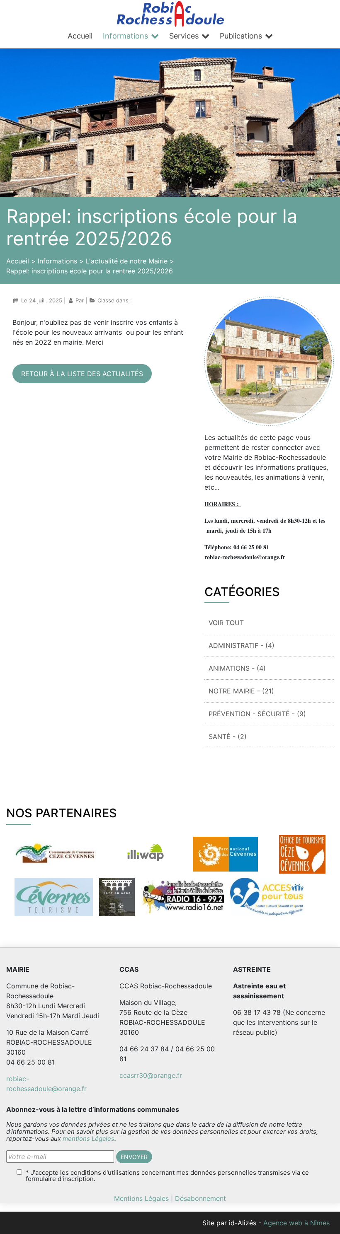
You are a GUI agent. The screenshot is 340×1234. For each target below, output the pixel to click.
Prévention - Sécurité (257, 714)
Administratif (241, 645)
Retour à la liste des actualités (82, 373)
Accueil (80, 35)
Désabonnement (200, 1198)
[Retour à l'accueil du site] (170, 13)
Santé (228, 736)
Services (184, 35)
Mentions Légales (141, 1198)
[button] (134, 1156)
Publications (241, 35)
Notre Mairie (241, 691)
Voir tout (226, 622)
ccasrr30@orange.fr (150, 1075)
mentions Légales (88, 1138)
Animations (237, 668)
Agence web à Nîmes (296, 1223)
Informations (125, 35)
